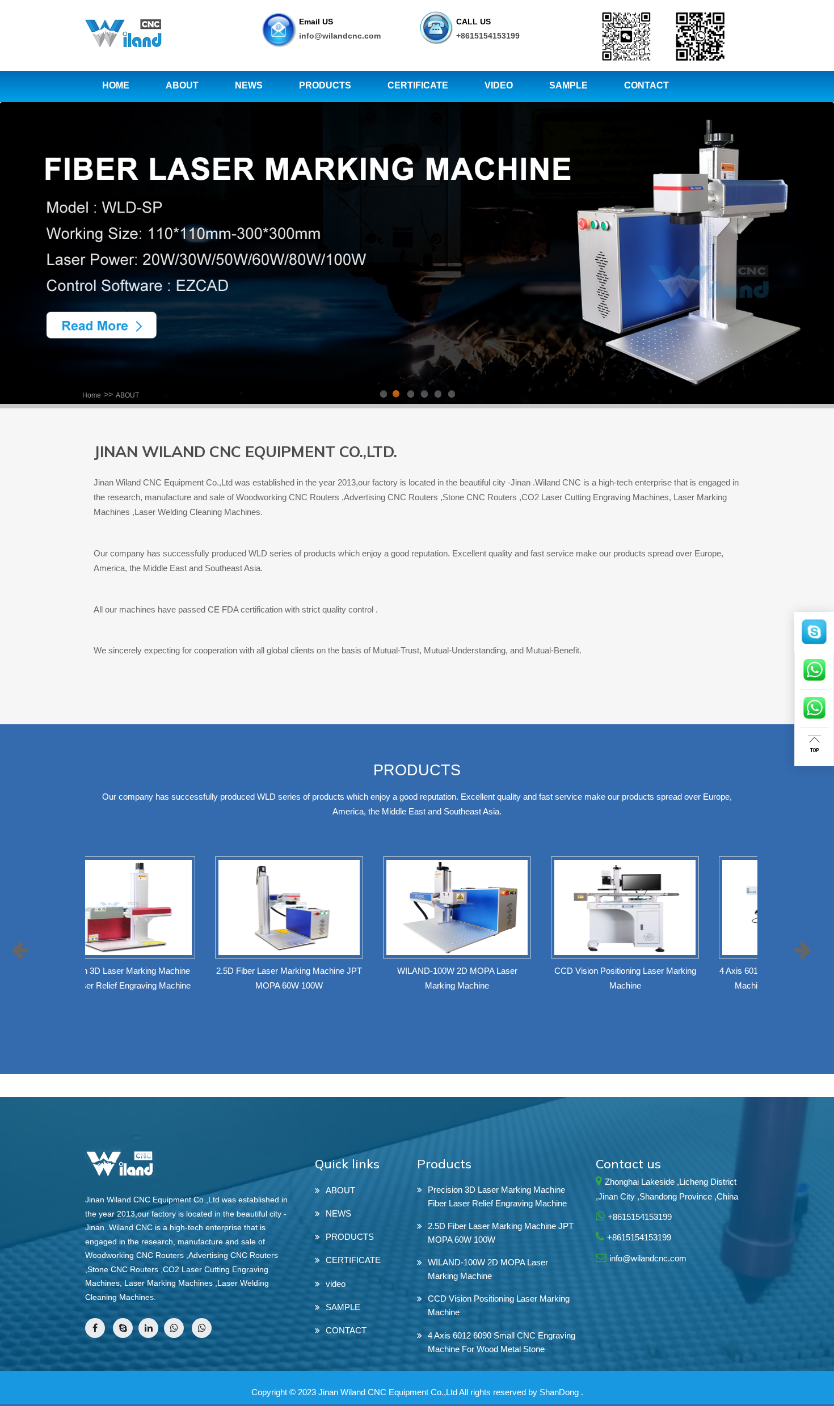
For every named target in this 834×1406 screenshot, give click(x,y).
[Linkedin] (148, 1328)
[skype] (123, 1328)
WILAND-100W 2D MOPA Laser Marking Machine (488, 1269)
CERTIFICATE (353, 1260)
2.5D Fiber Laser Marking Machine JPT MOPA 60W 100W (501, 1232)
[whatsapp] (174, 1328)
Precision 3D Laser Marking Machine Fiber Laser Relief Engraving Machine (497, 1196)
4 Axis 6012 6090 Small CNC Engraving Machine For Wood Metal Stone (501, 1342)
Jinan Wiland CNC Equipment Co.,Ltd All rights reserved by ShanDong (448, 1392)
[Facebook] (95, 1328)
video (336, 1284)
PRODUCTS (350, 1237)
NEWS (338, 1213)
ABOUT (127, 395)
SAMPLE (343, 1307)
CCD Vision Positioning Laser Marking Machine (499, 1305)
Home (91, 395)
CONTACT (346, 1330)
